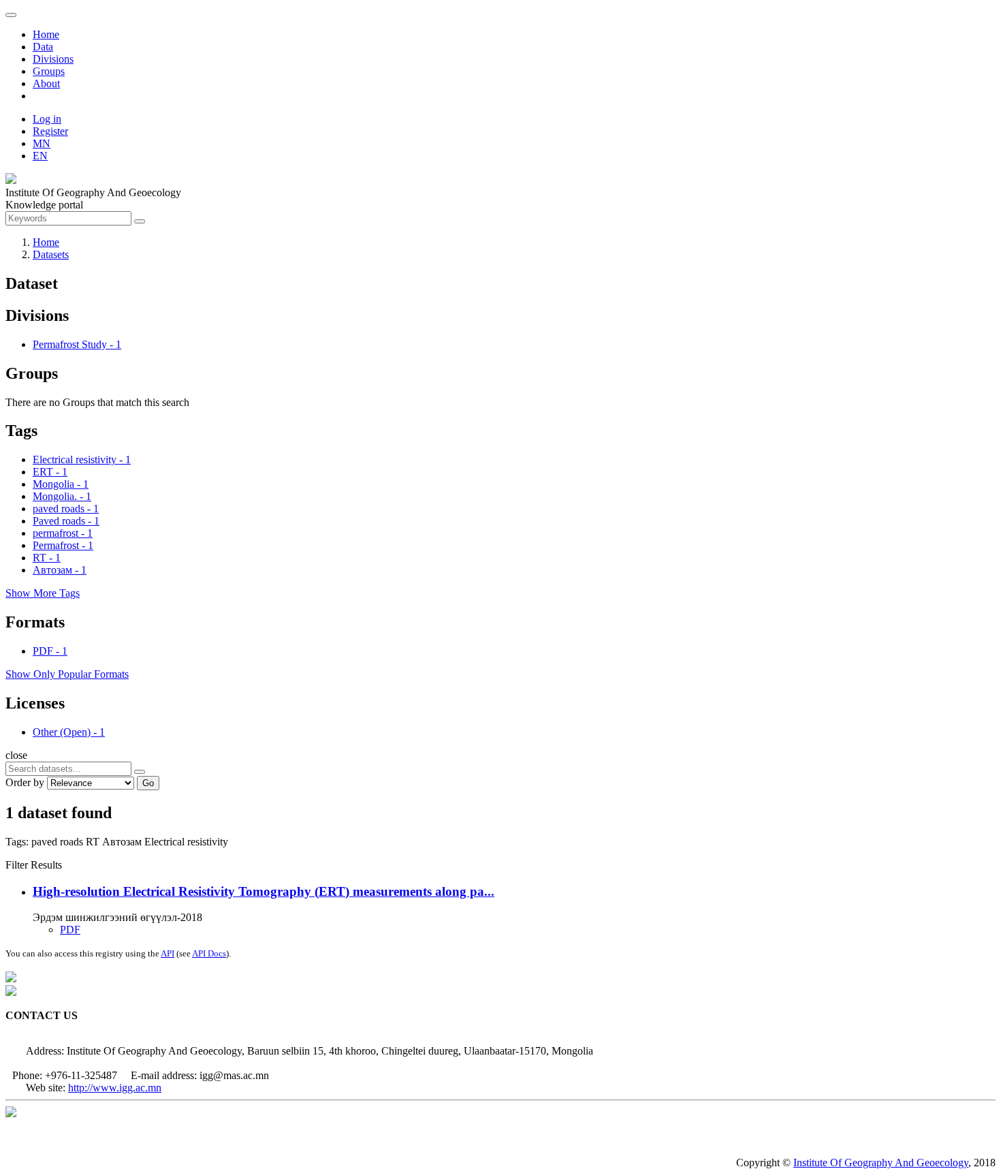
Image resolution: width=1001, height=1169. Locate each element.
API (167, 953)
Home (46, 34)
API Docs (209, 953)
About (46, 83)
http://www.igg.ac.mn (114, 1087)
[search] (139, 772)
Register (50, 131)
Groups (49, 71)
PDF (70, 929)
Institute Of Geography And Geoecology (880, 1162)
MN (41, 143)
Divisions (53, 59)
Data (43, 46)
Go (148, 783)
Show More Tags (42, 593)
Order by (24, 782)
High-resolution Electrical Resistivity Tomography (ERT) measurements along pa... (263, 891)
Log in (47, 119)
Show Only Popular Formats (67, 674)
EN (40, 155)
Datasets (51, 254)
